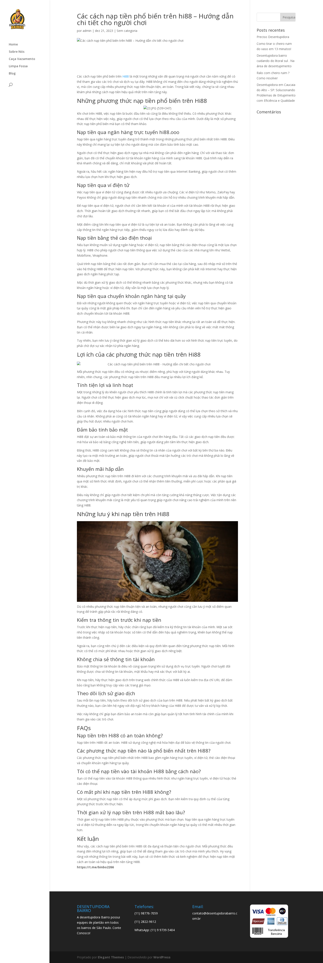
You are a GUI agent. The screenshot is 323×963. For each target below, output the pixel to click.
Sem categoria (127, 31)
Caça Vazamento (22, 59)
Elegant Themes (111, 957)
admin (87, 31)
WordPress (162, 957)
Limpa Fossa (18, 66)
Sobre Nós (16, 52)
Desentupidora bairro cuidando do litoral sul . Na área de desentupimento (275, 60)
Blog (12, 73)
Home (13, 44)
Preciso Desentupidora (273, 37)
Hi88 (125, 76)
